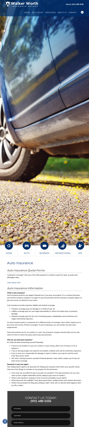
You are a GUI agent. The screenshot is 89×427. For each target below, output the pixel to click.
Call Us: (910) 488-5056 (75, 4)
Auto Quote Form (14, 282)
